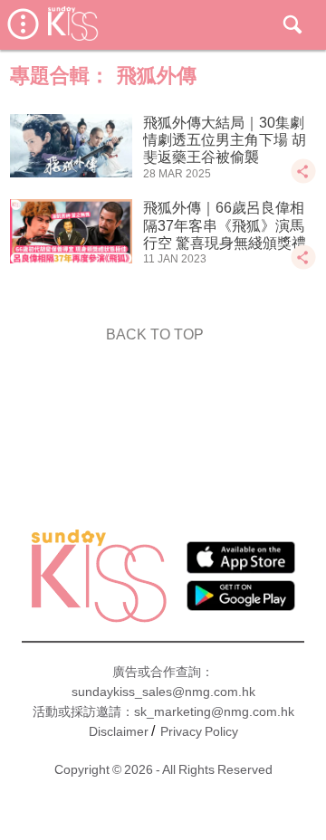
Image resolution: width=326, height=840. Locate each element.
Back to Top (155, 334)
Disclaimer (119, 731)
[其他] (303, 179)
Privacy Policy (199, 731)
